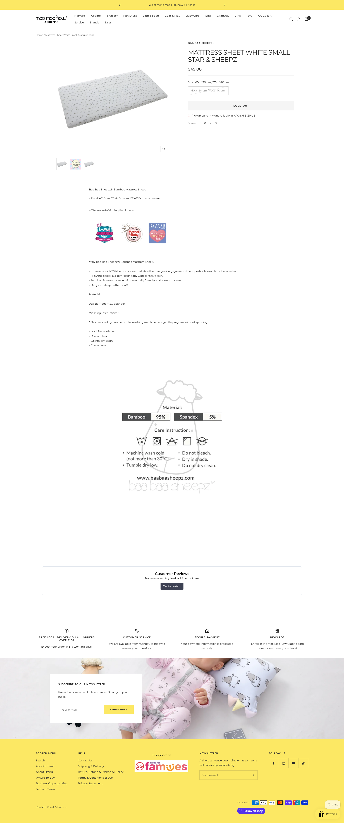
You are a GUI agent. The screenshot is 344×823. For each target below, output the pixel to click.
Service (79, 22)
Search (40, 760)
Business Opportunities (51, 783)
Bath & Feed (150, 15)
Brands (94, 22)
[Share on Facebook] (200, 123)
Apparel (96, 15)
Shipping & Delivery (91, 766)
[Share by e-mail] (216, 123)
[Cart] (306, 19)
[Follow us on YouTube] (293, 763)
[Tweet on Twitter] (210, 123)
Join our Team (45, 789)
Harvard (79, 15)
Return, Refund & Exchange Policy (100, 772)
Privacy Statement (90, 783)
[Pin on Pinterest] (205, 123)
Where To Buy (45, 777)
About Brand (44, 772)
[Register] (252, 775)
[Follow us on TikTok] (303, 763)
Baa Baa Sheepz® (201, 43)
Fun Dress (130, 15)
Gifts (238, 15)
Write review (172, 586)
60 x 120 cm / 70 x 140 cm (208, 90)
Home (39, 34)
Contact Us (85, 760)
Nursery (112, 15)
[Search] (291, 19)
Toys (249, 15)
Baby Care (193, 15)
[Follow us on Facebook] (274, 763)
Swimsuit (222, 15)
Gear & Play (172, 15)
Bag (208, 15)
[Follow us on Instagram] (283, 763)
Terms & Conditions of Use (95, 777)
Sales (108, 22)
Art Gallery (265, 15)
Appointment (45, 766)
